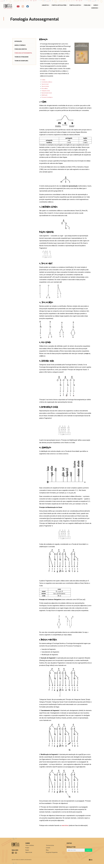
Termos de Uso (50, 845)
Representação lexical (47, 93)
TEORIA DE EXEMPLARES (21, 60)
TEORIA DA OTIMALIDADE (21, 57)
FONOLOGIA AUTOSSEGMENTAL (23, 53)
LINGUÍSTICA (45, 5)
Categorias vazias (46, 90)
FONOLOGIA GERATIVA (21, 49)
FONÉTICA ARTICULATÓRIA (59, 5)
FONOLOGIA (87, 5)
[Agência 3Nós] (90, 860)
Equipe (27, 850)
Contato (48, 847)
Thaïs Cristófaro (29, 845)
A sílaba (43, 79)
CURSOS (95, 5)
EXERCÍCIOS (94, 8)
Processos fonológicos (47, 97)
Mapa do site (28, 852)
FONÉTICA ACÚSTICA (75, 5)
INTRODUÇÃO (18, 41)
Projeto (27, 847)
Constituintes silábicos (47, 82)
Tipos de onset (45, 84)
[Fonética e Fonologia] (15, 844)
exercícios (65, 825)
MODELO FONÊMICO (20, 45)
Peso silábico (45, 88)
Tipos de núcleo (45, 86)
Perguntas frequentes (52, 852)
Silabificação (44, 95)
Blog (47, 850)
